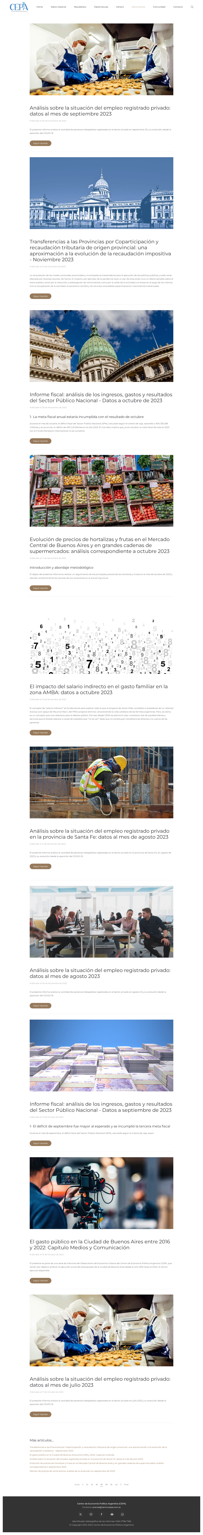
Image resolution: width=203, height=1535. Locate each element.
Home (39, 7)
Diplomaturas (101, 7)
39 (111, 1484)
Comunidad (159, 7)
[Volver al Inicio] (19, 7)
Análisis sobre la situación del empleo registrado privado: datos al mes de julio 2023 (100, 1382)
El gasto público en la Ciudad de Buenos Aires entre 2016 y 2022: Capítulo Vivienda (72, 1455)
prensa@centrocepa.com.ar (107, 1507)
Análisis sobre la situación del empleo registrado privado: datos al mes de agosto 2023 (100, 973)
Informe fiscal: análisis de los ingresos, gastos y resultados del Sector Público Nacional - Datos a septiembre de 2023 (101, 1107)
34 (87, 1484)
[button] (192, 7)
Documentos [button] (138, 7)
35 (92, 1484)
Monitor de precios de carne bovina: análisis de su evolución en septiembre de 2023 (72, 1471)
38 (106, 1484)
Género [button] (120, 7)
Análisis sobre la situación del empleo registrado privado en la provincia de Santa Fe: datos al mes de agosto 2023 (99, 834)
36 (97, 1484)
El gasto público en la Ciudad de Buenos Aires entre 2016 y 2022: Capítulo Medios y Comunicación (100, 1245)
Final (126, 1484)
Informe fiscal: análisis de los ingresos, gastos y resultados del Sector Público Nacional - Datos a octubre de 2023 (101, 397)
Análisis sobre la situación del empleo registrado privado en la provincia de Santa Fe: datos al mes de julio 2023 (86, 1459)
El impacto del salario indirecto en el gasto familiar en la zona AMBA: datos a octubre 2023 (99, 689)
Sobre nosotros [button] (58, 7)
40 (116, 1484)
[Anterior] (83, 1485)
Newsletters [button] (80, 7)
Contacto (178, 7)
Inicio (77, 1484)
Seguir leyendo (40, 143)
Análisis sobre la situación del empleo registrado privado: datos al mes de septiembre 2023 (100, 111)
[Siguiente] (121, 1485)
